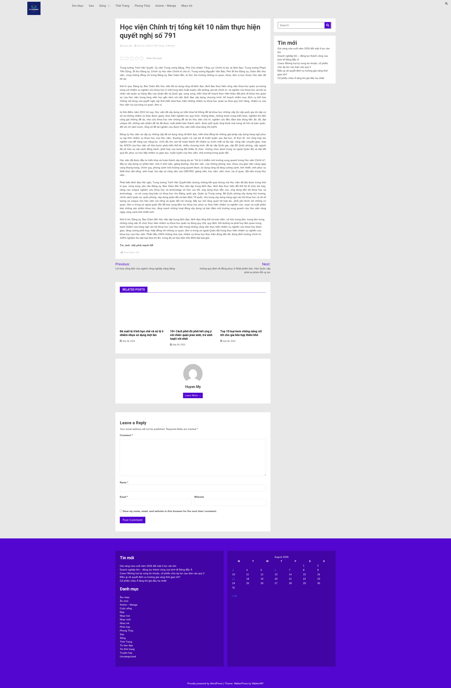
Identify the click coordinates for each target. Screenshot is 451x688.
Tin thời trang (127, 649)
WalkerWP (257, 683)
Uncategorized (128, 656)
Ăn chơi (124, 601)
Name (124, 482)
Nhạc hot (125, 615)
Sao (91, 5)
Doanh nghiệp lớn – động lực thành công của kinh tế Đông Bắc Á (156, 569)
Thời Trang (122, 5)
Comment (126, 435)
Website (199, 496)
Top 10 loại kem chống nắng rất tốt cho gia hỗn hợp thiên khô (241, 333)
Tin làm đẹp (126, 645)
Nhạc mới (125, 619)
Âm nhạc (78, 5)
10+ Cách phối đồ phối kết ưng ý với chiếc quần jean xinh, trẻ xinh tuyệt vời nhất (191, 335)
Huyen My (127, 46)
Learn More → (193, 395)
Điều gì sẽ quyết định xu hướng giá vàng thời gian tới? (150, 577)
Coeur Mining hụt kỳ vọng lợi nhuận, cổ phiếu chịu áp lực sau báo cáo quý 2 (162, 573)
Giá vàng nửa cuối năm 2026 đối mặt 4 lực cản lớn (148, 565)
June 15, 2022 (143, 46)
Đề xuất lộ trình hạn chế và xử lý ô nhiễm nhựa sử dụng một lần (141, 333)
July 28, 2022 (128, 341)
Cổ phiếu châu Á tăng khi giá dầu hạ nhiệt (300, 78)
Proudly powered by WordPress (205, 683)
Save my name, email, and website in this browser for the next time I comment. (170, 511)
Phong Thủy (142, 5)
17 (233, 578)
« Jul (234, 595)
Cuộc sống (126, 608)
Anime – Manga (165, 5)
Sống (102, 5)
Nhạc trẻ (186, 5)
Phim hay (125, 626)
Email (124, 496)
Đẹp (122, 612)
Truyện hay (126, 652)
